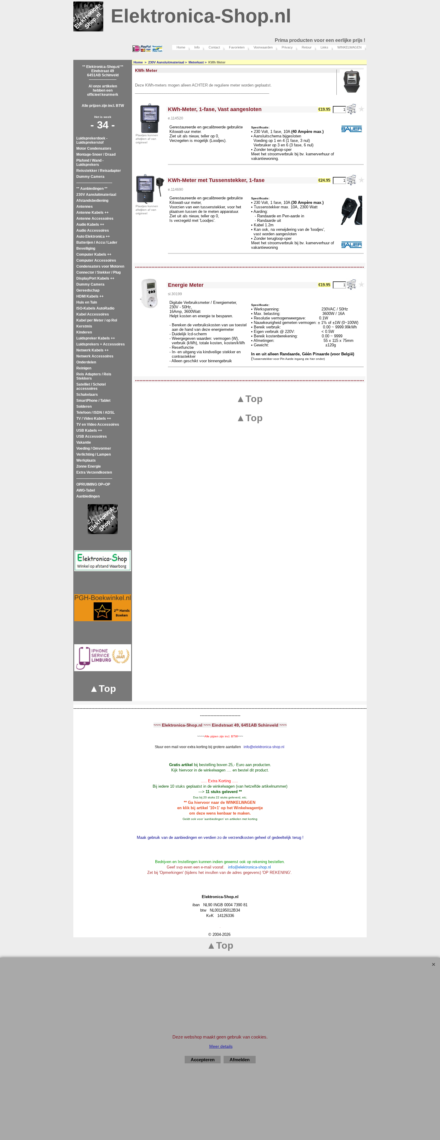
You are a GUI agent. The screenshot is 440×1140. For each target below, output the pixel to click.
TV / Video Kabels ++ (93, 418)
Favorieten (237, 47)
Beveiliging (85, 248)
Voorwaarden (263, 47)
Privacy (287, 47)
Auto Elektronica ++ (93, 236)
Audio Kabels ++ (90, 224)
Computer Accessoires (96, 260)
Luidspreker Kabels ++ (95, 338)
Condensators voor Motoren (100, 266)
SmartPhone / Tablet (93, 400)
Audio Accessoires (92, 230)
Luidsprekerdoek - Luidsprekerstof (91, 140)
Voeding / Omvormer (93, 448)
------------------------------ (94, 183)
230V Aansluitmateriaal (96, 194)
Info (197, 47)
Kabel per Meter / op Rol (96, 320)
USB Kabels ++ (89, 430)
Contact (214, 47)
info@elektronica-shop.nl (264, 747)
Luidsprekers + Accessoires (100, 344)
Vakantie (83, 442)
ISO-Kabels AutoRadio (95, 308)
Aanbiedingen (88, 496)
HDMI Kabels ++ (90, 296)
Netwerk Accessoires (94, 356)
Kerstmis (84, 326)
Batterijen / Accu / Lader (96, 242)
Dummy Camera (90, 177)
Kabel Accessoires (92, 314)
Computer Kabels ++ (93, 254)
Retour (307, 47)
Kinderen (84, 332)
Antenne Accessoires (94, 218)
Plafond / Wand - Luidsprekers (90, 162)
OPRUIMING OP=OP (93, 484)
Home (181, 47)
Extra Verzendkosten (94, 472)
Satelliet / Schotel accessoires (91, 386)
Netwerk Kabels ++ (92, 350)
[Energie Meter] (150, 293)
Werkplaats (86, 460)
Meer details (221, 1046)
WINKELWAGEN (349, 47)
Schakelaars (87, 394)
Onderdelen (86, 362)
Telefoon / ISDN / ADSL (95, 412)
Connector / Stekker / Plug (98, 272)
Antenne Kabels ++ (92, 212)
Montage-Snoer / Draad (96, 154)
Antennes (84, 206)
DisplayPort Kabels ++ (95, 278)
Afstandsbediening (92, 200)
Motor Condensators (93, 148)
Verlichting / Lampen (93, 454)
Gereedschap (87, 290)
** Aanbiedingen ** (91, 189)
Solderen (84, 406)
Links (324, 47)
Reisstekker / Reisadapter (98, 171)
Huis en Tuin (86, 302)
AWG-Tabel (85, 490)
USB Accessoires (91, 436)
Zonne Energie (88, 466)
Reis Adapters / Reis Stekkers (93, 376)
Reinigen (83, 368)
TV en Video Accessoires (97, 424)
